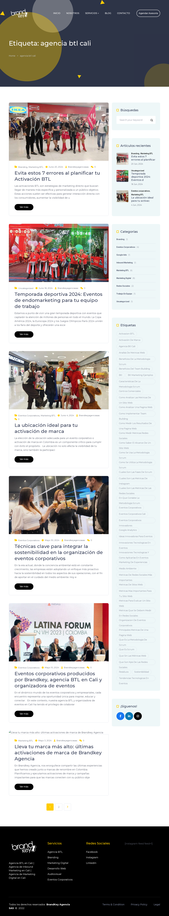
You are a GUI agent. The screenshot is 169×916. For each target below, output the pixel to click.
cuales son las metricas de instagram (133, 479)
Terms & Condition (113, 904)
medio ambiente (127, 568)
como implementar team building (132, 414)
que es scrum (126, 649)
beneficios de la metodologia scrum (134, 360)
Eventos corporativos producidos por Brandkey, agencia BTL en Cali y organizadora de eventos (58, 680)
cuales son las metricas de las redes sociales (135, 489)
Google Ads (121, 255)
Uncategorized (25, 288)
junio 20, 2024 (56, 167)
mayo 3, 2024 (44, 741)
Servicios (91, 13)
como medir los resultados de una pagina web (135, 424)
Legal (157, 904)
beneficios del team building (134, 369)
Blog (108, 13)
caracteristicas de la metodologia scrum (129, 382)
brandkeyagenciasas (78, 167)
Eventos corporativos (28, 416)
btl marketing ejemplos (140, 375)
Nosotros (72, 13)
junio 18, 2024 (46, 288)
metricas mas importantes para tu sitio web (135, 592)
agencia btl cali (127, 346)
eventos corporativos (130, 507)
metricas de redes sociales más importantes (135, 576)
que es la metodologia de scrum (133, 640)
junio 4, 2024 (67, 415)
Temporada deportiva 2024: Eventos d (141, 176)
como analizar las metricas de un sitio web (135, 398)
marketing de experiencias (133, 562)
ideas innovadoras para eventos (135, 536)
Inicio (56, 13)
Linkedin (91, 863)
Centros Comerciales (130, 391)
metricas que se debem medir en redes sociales (135, 611)
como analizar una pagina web (135, 407)
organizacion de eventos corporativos (132, 621)
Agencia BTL (55, 852)
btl (120, 375)
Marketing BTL (36, 167)
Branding (22, 167)
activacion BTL (126, 333)
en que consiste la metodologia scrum (129, 499)
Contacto (123, 13)
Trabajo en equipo (124, 294)
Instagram (92, 857)
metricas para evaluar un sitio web (134, 601)
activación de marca (129, 340)
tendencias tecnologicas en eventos (134, 679)
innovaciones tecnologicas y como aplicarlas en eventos (134, 553)
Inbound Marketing (124, 263)
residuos (123, 672)
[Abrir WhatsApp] (162, 909)
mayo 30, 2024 (52, 540)
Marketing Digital (123, 278)
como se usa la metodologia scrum (134, 453)
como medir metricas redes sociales (133, 434)
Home (12, 56)
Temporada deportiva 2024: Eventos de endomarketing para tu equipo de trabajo (58, 300)
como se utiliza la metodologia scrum (135, 463)
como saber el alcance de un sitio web (135, 444)
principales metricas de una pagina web (133, 631)
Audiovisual (54, 874)
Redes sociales (123, 286)
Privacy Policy (139, 904)
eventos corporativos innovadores (130, 521)
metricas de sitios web (131, 584)
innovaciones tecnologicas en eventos (135, 543)
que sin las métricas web (132, 656)
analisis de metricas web (132, 352)
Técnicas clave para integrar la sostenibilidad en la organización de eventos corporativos (59, 552)
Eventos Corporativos (60, 879)
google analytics (128, 530)
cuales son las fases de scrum (135, 472)
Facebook (92, 852)
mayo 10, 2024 (52, 668)
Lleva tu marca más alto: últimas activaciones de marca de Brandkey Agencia (58, 753)
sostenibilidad (141, 672)
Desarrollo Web (57, 868)
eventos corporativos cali (132, 514)
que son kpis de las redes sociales (133, 663)
